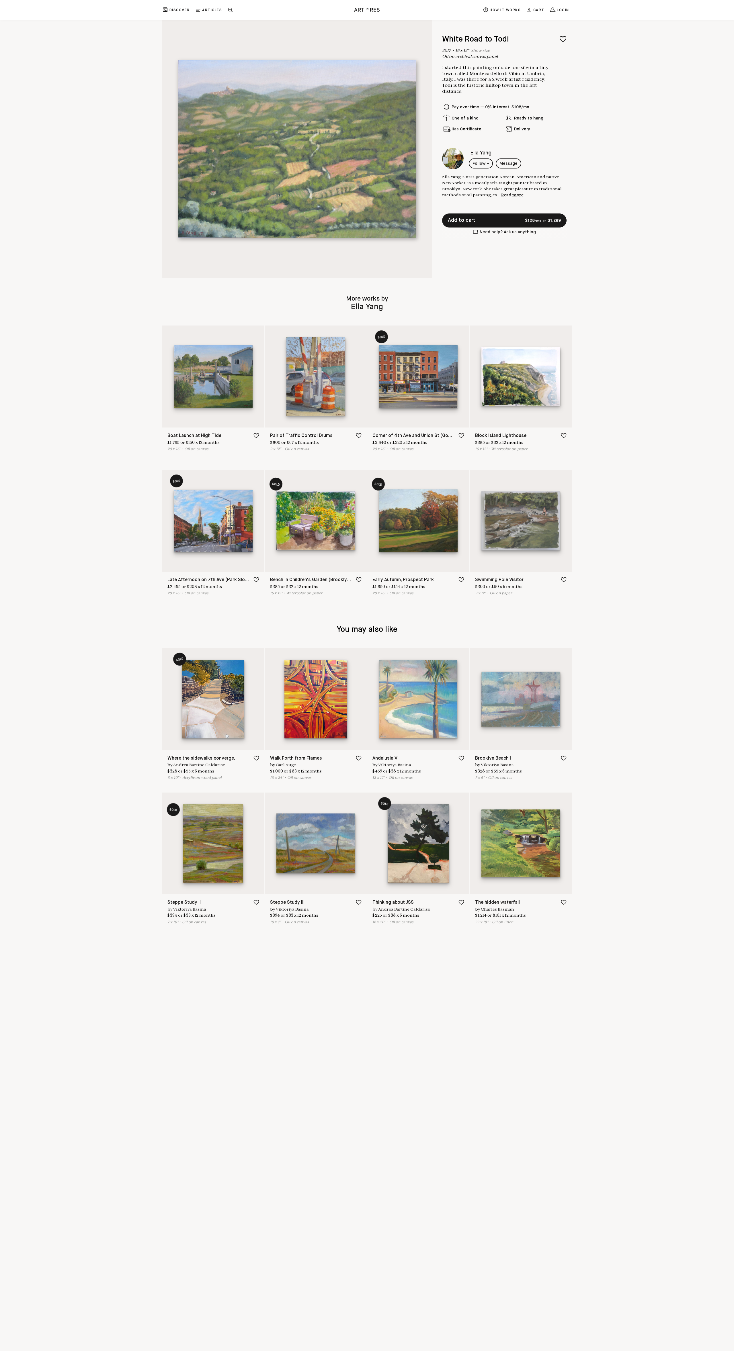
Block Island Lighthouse (500, 435)
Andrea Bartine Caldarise (199, 764)
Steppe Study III (287, 902)
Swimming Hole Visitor (499, 579)
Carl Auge (286, 764)
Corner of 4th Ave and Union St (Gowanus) (418, 435)
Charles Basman (497, 909)
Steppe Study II (184, 902)
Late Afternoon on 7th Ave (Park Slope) (209, 579)
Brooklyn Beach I (493, 758)
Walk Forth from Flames (296, 758)
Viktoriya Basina (394, 764)
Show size (480, 50)
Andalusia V (384, 758)
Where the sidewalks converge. (201, 758)
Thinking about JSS (393, 902)
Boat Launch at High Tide (194, 435)
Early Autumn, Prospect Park (403, 579)
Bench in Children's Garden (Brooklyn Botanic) (319, 579)
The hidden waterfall (497, 902)
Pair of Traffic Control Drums (301, 435)
